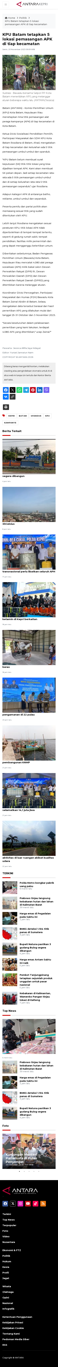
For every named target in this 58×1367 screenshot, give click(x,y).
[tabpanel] (29, 1151)
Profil (5, 1272)
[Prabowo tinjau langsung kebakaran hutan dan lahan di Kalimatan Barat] (9, 902)
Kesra (5, 1267)
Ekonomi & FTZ (11, 1250)
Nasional (7, 1303)
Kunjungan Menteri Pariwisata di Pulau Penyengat (21, 1158)
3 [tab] (29, 1171)
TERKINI (7, 873)
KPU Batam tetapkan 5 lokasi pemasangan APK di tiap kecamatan (26, 23)
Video (6, 1236)
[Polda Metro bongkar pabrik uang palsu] (9, 887)
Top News (9, 1010)
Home (11, 17)
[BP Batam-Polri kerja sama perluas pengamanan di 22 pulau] (29, 694)
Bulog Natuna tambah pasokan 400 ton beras (28, 665)
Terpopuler (9, 1225)
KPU (47, 416)
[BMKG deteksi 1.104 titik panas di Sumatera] (9, 933)
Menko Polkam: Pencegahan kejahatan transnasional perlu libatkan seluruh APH (28, 570)
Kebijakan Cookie (13, 1328)
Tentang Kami (11, 1333)
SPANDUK (36, 416)
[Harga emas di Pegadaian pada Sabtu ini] (9, 918)
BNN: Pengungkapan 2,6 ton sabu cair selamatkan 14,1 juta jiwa (27, 808)
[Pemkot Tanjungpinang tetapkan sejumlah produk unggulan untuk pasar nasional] (9, 979)
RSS (4, 1344)
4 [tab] (33, 1171)
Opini (5, 1297)
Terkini (6, 1214)
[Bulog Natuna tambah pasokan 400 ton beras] (29, 647)
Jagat (5, 1278)
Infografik (8, 1308)
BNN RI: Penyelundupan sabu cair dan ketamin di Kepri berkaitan (26, 617)
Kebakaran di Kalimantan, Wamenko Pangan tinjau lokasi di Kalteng (35, 997)
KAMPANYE (10, 423)
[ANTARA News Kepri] (32, 4)
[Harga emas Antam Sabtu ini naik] (9, 964)
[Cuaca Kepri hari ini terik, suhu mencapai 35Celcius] (29, 504)
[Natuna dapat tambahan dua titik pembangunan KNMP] (29, 742)
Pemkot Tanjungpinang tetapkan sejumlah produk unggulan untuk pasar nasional (36, 980)
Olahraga (8, 1292)
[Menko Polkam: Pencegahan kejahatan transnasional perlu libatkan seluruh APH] (29, 551)
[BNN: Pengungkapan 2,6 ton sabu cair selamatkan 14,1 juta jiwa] (29, 790)
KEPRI (11, 416)
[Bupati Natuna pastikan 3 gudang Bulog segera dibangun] (29, 456)
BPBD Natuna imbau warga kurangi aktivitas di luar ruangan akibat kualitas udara (28, 858)
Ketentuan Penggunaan (17, 1317)
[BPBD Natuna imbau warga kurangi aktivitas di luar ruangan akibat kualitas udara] (29, 838)
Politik (23, 17)
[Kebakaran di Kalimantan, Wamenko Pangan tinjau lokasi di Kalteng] (9, 998)
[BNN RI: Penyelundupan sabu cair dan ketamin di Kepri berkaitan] (29, 599)
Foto (5, 1125)
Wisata (6, 1286)
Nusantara (8, 1242)
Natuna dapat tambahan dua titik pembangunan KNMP (24, 761)
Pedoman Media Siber (15, 1339)
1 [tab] (19, 1171)
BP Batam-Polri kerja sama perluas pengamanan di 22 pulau (25, 713)
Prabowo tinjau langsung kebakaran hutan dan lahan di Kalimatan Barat (36, 901)
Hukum (6, 1261)
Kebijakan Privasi (12, 1322)
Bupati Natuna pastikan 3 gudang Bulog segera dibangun (28, 474)
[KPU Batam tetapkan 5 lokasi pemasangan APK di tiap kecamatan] (29, 1036)
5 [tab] (38, 1171)
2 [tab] (24, 1171)
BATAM (23, 416)
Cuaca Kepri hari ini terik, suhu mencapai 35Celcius (28, 522)
